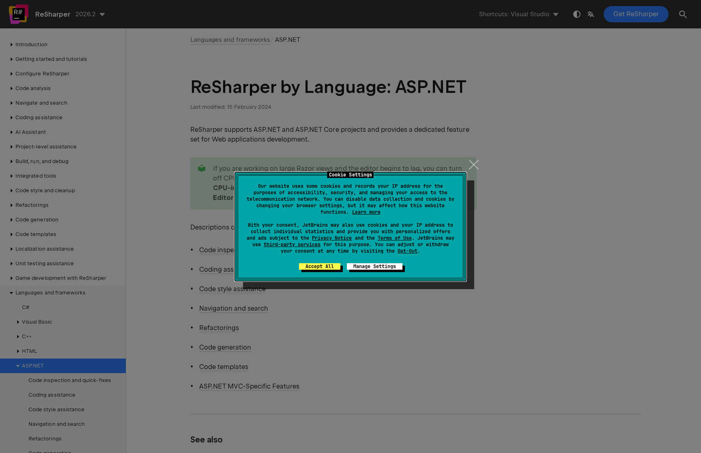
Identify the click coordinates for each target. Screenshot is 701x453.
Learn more (366, 212)
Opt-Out (407, 251)
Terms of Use (395, 238)
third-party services (292, 244)
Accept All (319, 266)
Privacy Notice (332, 238)
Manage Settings (374, 266)
